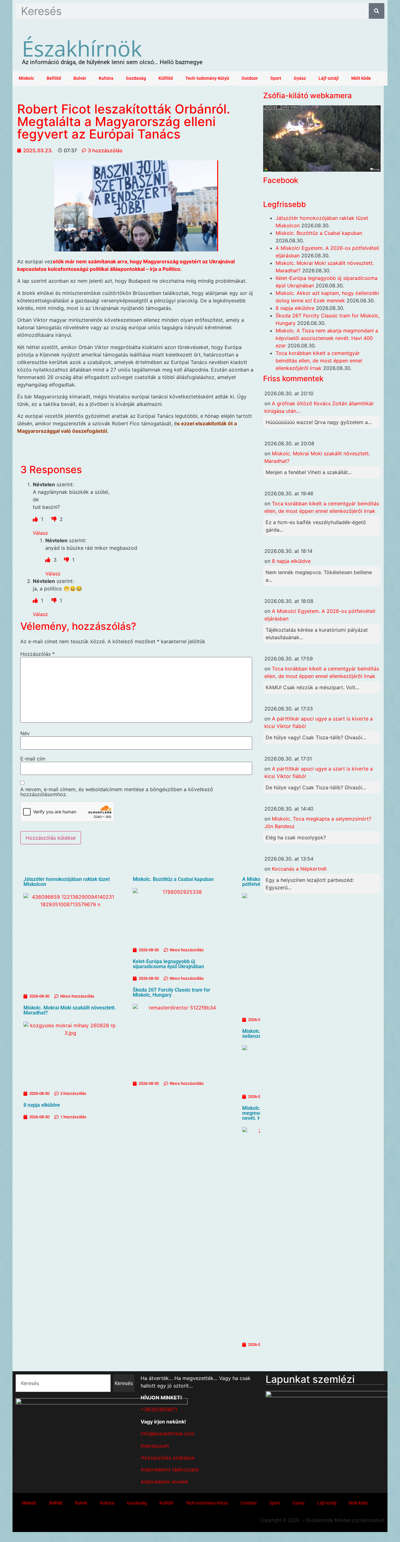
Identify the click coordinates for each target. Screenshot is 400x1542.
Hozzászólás (37, 653)
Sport (275, 78)
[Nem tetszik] (55, 519)
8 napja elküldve (41, 1105)
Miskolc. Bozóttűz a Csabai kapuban (173, 879)
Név (25, 733)
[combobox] (63, 1383)
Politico (171, 269)
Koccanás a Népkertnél (299, 869)
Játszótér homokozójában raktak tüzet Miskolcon (66, 881)
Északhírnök (82, 48)
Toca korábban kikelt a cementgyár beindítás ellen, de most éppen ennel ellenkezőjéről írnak (319, 360)
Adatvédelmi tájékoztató (170, 1469)
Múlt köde (361, 78)
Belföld (54, 78)
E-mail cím (32, 758)
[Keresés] (376, 11)
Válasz (40, 533)
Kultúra (106, 78)
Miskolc (26, 78)
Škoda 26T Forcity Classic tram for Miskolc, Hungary (171, 992)
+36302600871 (159, 1409)
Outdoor (250, 78)
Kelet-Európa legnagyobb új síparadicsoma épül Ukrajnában (168, 963)
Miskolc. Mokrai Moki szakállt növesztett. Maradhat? (69, 1010)
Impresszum (155, 1446)
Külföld (165, 78)
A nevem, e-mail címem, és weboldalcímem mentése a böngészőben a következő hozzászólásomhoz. (116, 792)
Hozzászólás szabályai (168, 1457)
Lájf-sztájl (328, 78)
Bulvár (79, 78)
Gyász (300, 78)
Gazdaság (136, 78)
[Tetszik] (36, 519)
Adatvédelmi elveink (164, 1482)
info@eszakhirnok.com (167, 1433)
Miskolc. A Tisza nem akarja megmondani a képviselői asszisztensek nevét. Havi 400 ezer (327, 338)
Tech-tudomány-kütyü (207, 78)
